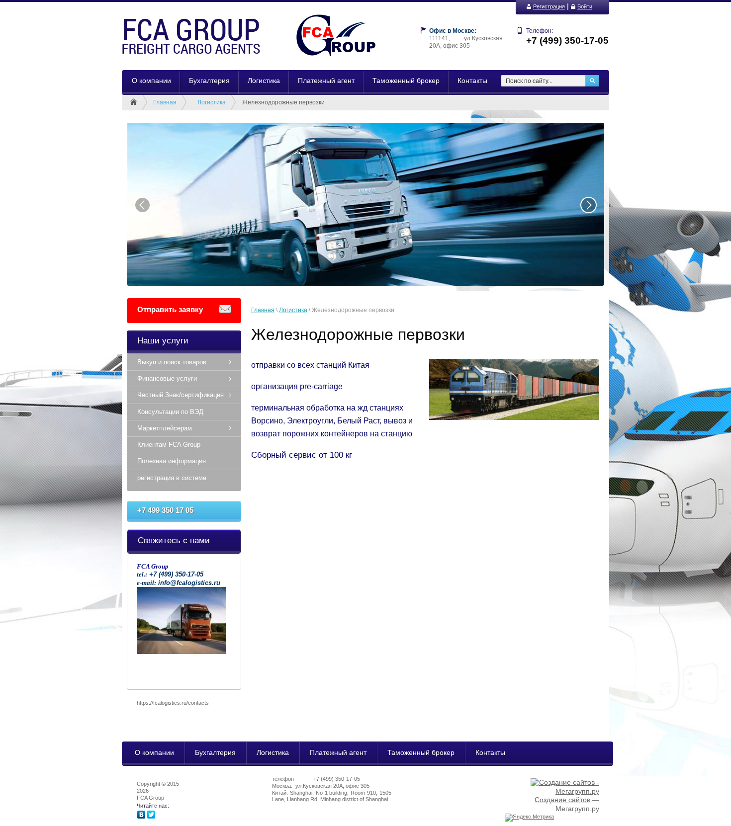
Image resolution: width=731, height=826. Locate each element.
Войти (584, 6)
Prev (142, 204)
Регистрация (549, 6)
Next (588, 204)
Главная (165, 102)
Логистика (211, 102)
